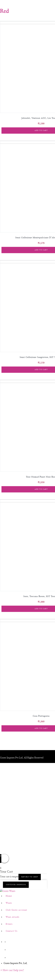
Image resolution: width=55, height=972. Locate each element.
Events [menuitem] (9, 924)
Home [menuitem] (9, 896)
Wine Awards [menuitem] (12, 917)
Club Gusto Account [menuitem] (16, 910)
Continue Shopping (16, 884)
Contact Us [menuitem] (11, 931)
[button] (12, 970)
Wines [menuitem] (9, 903)
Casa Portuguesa (41, 716)
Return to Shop (29, 877)
